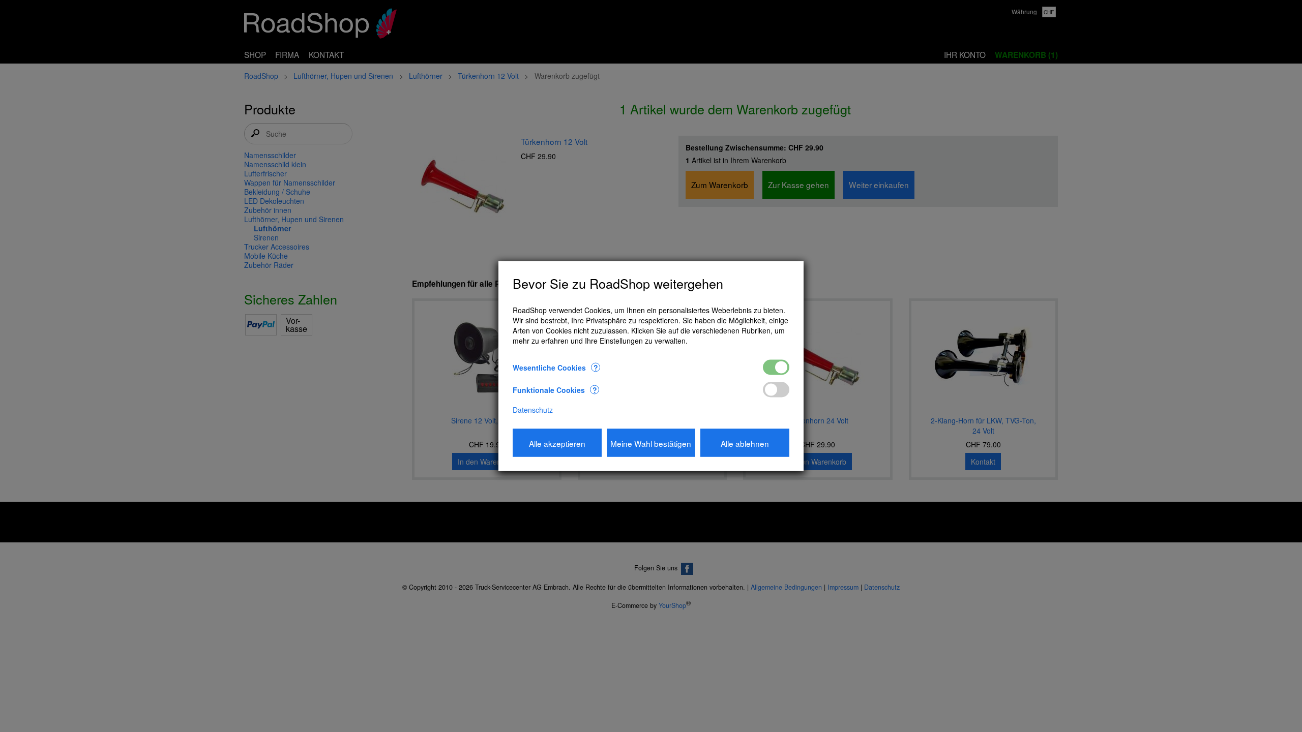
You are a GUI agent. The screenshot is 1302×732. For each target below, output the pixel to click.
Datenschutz (533, 410)
